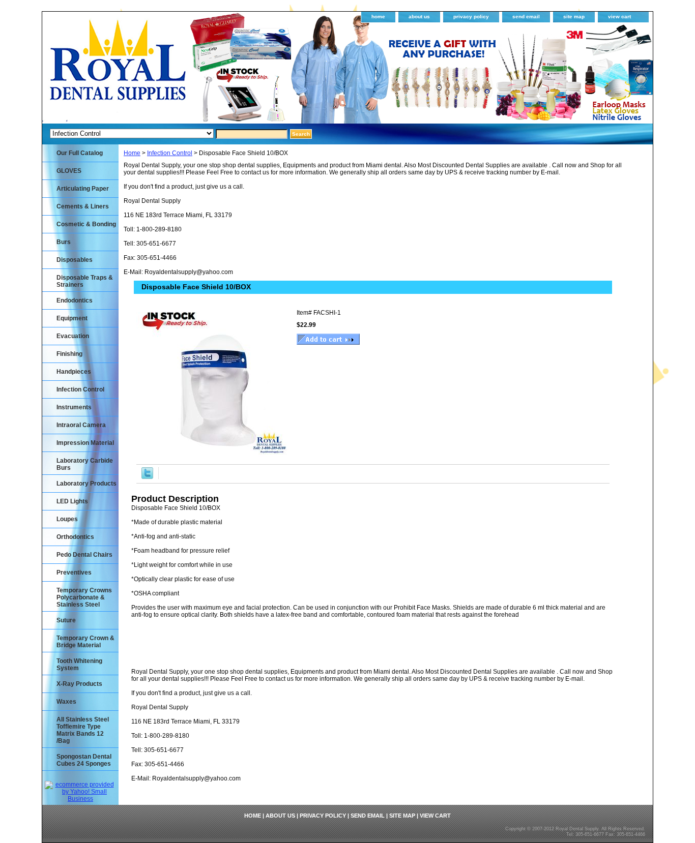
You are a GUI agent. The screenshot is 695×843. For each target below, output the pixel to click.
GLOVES (68, 170)
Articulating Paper (82, 188)
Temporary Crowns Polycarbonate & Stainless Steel (84, 597)
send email (526, 16)
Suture (66, 620)
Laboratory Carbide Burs (84, 464)
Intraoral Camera (81, 425)
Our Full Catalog (79, 153)
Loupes (67, 519)
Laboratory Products (86, 483)
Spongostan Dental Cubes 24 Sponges (83, 760)
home (378, 16)
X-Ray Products (79, 683)
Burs (63, 242)
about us (419, 16)
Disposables (74, 259)
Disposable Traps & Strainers (84, 281)
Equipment (72, 318)
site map (574, 16)
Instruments (74, 407)
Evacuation (72, 336)
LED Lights (72, 501)
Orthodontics (75, 536)
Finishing (69, 353)
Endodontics (74, 300)
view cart (619, 16)
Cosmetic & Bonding (86, 224)
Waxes (66, 701)
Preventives (74, 572)
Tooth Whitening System (79, 664)
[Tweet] (147, 476)
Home (132, 153)
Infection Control (169, 153)
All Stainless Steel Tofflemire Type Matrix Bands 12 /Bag (82, 730)
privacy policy (471, 16)
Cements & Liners (82, 206)
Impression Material (85, 442)
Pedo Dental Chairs (84, 554)
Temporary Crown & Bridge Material (85, 642)
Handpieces (73, 371)
